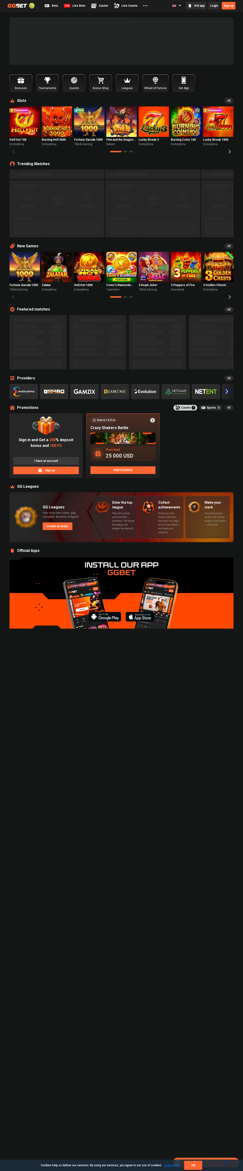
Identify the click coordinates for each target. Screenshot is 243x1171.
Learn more (171, 1165)
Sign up (229, 5)
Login (214, 5)
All (229, 100)
